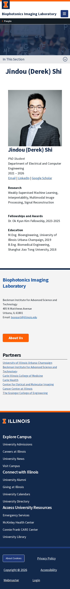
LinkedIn (23, 178)
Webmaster (11, 580)
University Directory (16, 501)
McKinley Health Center (18, 522)
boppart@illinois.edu (24, 317)
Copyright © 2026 (15, 570)
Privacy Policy (46, 558)
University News (13, 459)
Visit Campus (11, 466)
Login (36, 580)
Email (12, 178)
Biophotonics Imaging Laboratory (25, 283)
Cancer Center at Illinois (17, 388)
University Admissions (17, 444)
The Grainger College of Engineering (25, 393)
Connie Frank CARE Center (20, 529)
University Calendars (16, 494)
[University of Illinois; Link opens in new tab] (16, 421)
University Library (14, 537)
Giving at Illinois (13, 487)
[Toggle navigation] (64, 13)
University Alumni (14, 480)
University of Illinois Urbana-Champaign (27, 362)
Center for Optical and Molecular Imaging (28, 384)
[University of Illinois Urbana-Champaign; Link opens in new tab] (6, 5)
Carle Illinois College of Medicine (23, 375)
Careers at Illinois (14, 451)
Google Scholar (42, 178)
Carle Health (10, 380)
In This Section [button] (13, 59)
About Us (16, 338)
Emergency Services (16, 515)
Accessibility (49, 570)
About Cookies (14, 558)
